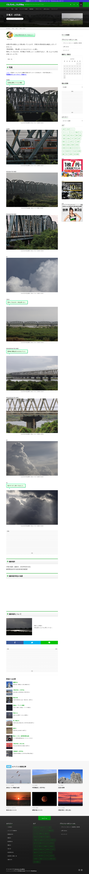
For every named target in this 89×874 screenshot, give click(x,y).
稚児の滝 (15, 697)
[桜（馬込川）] (9, 723)
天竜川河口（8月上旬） (19, 743)
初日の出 (72, 135)
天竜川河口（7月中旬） (19, 690)
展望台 (64, 141)
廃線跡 (64, 144)
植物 (70, 147)
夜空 (79, 138)
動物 (77, 135)
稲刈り (15, 728)
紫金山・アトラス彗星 (18, 705)
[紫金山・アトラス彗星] (9, 707)
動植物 (9, 834)
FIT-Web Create (21, 870)
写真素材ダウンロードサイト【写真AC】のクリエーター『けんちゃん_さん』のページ (44, 1)
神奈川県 (68, 151)
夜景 (76, 138)
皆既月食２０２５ (37, 810)
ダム (80, 132)
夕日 (72, 138)
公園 (68, 135)
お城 (63, 129)
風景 (15, 18)
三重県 (64, 135)
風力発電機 (76, 154)
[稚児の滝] (9, 700)
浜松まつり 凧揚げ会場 (12, 787)
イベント (72, 129)
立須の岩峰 (61, 787)
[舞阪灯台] (9, 684)
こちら (8, 72)
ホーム (7, 9)
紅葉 (75, 151)
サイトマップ (54, 9)
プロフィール (38, 9)
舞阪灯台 (15, 682)
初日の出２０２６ (11, 810)
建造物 (68, 144)
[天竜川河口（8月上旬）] (9, 746)
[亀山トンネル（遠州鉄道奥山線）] (9, 738)
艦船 (63, 154)
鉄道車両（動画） (11, 856)
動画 (16, 9)
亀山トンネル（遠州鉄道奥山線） (21, 736)
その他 (67, 129)
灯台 (63, 151)
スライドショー (66, 132)
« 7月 (64, 77)
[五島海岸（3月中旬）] (9, 753)
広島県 (78, 141)
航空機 (79, 151)
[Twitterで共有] (32, 642)
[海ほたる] (9, 715)
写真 (12, 9)
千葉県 (64, 138)
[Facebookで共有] (15, 642)
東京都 (64, 147)
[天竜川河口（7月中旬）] (9, 692)
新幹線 (77, 144)
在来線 (68, 138)
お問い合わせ (46, 9)
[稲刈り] (9, 730)
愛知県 (72, 144)
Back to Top (44, 818)
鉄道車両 (10, 852)
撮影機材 (31, 9)
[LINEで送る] (49, 642)
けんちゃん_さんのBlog (20, 869)
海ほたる (15, 713)
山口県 (71, 141)
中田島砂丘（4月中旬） (39, 787)
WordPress (34, 870)
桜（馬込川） (16, 720)
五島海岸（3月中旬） (18, 751)
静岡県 (20, 18)
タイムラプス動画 (23, 9)
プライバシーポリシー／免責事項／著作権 (72, 43)
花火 (67, 154)
